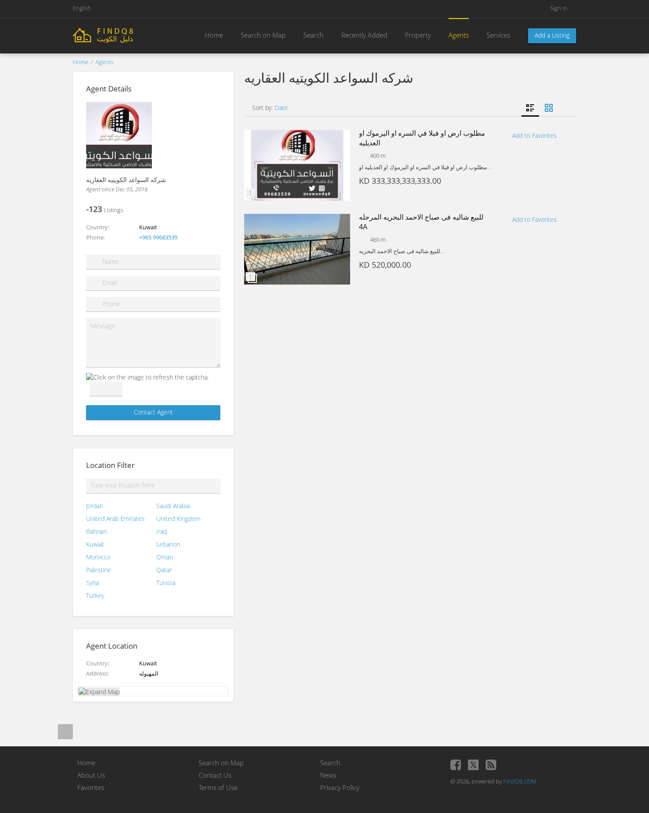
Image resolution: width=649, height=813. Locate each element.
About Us (91, 775)
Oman (164, 557)
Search (313, 34)
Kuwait (95, 544)
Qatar (164, 570)
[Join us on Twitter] (473, 765)
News (328, 775)
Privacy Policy (339, 787)
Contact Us (215, 775)
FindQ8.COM (519, 781)
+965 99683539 (158, 237)
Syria (92, 582)
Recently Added (364, 34)
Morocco (98, 557)
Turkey (95, 595)
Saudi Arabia (173, 505)
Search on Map (263, 34)
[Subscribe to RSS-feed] (491, 765)
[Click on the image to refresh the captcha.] (147, 377)
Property (418, 34)
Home (214, 34)
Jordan (94, 505)
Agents (459, 34)
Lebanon (168, 544)
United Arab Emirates (115, 518)
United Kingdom (178, 518)
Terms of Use (218, 787)
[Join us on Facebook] (455, 765)
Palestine (98, 570)
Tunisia (165, 582)
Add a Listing (552, 35)
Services (498, 34)
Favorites (90, 787)
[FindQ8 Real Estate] (121, 34)
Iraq (161, 531)
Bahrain (96, 531)
